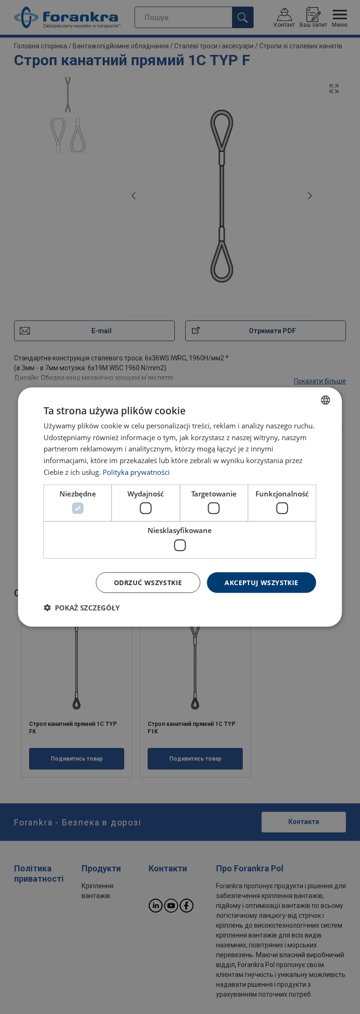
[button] (82, 607)
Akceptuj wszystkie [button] (261, 582)
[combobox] (325, 399)
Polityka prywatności (136, 471)
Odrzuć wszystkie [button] (148, 582)
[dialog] (180, 507)
